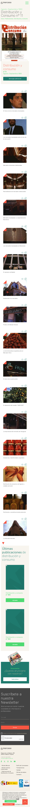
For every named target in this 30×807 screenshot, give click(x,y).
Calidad (18, 770)
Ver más (15, 600)
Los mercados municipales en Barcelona (14, 246)
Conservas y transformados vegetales (13, 457)
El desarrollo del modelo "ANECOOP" (13, 405)
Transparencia (20, 767)
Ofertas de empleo (21, 772)
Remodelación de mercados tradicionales (14, 191)
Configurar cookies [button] (20, 804)
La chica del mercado (9, 538)
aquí (18, 799)
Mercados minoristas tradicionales (12, 165)
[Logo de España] (12, 783)
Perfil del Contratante (22, 765)
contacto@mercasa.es (7, 758)
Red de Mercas (6, 765)
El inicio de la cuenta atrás (10, 379)
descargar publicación (15, 78)
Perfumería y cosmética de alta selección (14, 512)
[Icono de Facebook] (1, 761)
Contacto (18, 774)
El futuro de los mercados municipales (13, 111)
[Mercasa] (6, 3)
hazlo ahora (15, 679)
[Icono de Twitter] (4, 761)
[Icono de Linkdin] (11, 761)
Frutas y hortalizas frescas (10, 324)
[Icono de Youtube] (15, 761)
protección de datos (22, 733)
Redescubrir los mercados (10, 298)
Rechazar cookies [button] (9, 804)
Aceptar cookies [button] (11, 801)
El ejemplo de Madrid (9, 272)
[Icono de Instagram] (8, 761)
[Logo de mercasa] (3, 783)
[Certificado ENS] (26, 783)
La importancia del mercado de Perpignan (14, 431)
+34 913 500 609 (5, 757)
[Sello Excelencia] (21, 783)
